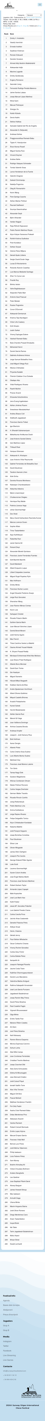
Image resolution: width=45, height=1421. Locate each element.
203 (6, 881)
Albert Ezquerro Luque (18, 568)
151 (6, 664)
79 (6, 363)
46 (6, 226)
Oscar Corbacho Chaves (19, 943)
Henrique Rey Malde (17, 501)
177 (6, 772)
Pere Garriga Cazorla (18, 196)
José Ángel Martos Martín (19, 877)
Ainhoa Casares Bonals (19, 726)
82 (6, 376)
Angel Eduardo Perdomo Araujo (22, 593)
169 (6, 739)
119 (6, 530)
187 (6, 814)
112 (6, 501)
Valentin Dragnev (16, 176)
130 (6, 576)
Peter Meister (15, 301)
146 (6, 643)
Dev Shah (13, 514)
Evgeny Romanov (16, 80)
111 (6, 497)
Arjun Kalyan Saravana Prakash (22, 234)
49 (6, 238)
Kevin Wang (14, 192)
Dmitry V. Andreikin (17, 38)
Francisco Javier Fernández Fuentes (23, 555)
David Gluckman (16, 468)
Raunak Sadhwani (17, 205)
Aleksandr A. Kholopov (18, 455)
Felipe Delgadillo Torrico (19, 818)
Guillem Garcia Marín (18, 622)
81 (6, 372)
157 (6, 689)
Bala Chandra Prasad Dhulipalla (22, 343)
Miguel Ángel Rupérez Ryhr (20, 576)
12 (6, 84)
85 (6, 388)
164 (6, 718)
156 (6, 685)
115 (6, 514)
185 (6, 806)
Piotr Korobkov (15, 242)
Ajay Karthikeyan (16, 534)
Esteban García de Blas (19, 685)
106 (6, 476)
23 (6, 130)
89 (6, 405)
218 (6, 943)
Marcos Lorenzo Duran (18, 522)
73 (6, 338)
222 (6, 960)
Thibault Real (15, 447)
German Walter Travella (19, 793)
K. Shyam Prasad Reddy (19, 651)
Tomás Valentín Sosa (18, 167)
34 (6, 176)
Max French (14, 639)
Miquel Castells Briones (19, 697)
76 (6, 351)
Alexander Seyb (16, 213)
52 (6, 251)
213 (6, 922)
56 (6, 267)
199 (6, 864)
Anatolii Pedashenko (18, 701)
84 (6, 384)
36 (6, 184)
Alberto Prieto (15, 747)
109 (6, 489)
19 (6, 113)
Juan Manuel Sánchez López (21, 626)
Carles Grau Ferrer (17, 952)
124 (6, 551)
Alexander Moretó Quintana (20, 551)
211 (6, 914)
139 (6, 614)
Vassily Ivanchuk (16, 42)
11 (6, 80)
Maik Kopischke (16, 893)
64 (6, 301)
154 (6, 676)
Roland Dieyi (15, 547)
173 (6, 756)
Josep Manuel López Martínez (21, 96)
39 (6, 196)
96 (6, 434)
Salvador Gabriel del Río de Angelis (23, 126)
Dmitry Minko (15, 585)
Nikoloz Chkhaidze (17, 368)
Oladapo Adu (15, 380)
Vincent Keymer (16, 155)
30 (6, 159)
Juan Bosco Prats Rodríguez (20, 660)
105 (6, 472)
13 (6, 88)
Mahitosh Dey (15, 760)
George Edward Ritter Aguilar (21, 860)
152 (6, 668)
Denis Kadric (15, 117)
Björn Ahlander (15, 217)
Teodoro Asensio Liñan (18, 472)
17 (6, 105)
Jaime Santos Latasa (18, 92)
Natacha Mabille (16, 827)
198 (6, 860)
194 (6, 843)
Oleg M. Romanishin (17, 188)
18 (6, 109)
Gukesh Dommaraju (17, 180)
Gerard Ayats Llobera (18, 255)
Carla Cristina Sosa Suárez (20, 751)
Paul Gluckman (15, 839)
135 (6, 597)
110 (6, 493)
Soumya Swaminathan (18, 209)
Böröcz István (15, 284)
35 (6, 180)
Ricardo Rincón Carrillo (19, 797)
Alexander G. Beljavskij (18, 130)
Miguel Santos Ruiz (17, 151)
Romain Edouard (16, 55)
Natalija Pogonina (16, 184)
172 (6, 751)
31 (6, 163)
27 (6, 146)
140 (6, 618)
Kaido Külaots (15, 113)
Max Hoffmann (15, 580)
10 (6, 76)
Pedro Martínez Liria (17, 806)
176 (6, 768)
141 (6, 622)
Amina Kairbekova (17, 810)
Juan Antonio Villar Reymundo (21, 459)
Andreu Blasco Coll (17, 413)
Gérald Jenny (15, 935)
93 (6, 422)
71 (6, 330)
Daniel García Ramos (18, 351)
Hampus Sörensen (17, 451)
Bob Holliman (15, 739)
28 (6, 151)
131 (6, 580)
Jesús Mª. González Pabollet (20, 906)
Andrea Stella (15, 159)
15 (6, 96)
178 (6, 776)
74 (6, 343)
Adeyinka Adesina (17, 489)
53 (6, 255)
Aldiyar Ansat (15, 927)
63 (6, 297)
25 (6, 138)
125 (6, 555)
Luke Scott (14, 864)
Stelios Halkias (15, 121)
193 (6, 839)
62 (6, 293)
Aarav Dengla (15, 743)
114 (6, 509)
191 (6, 831)
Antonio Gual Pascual (18, 297)
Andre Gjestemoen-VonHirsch (21, 689)
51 (6, 247)
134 (6, 593)
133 (6, 589)
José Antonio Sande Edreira (20, 438)
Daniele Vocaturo (16, 59)
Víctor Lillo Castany (17, 322)
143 (6, 630)
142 (6, 626)
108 (6, 484)
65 (6, 305)
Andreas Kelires (16, 134)
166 (6, 726)
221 (6, 956)
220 (6, 952)
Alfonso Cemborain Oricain (20, 781)
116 (6, 518)
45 (6, 222)
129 (6, 572)
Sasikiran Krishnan (17, 51)
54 (6, 259)
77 (6, 355)
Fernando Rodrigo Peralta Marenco (23, 88)
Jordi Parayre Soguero (18, 831)
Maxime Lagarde (16, 71)
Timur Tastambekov (17, 530)
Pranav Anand (15, 393)
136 (6, 601)
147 (6, 647)
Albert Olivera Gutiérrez (18, 693)
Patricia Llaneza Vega (18, 505)
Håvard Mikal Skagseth (18, 680)
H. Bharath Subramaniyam (20, 430)
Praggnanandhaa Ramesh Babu (22, 138)
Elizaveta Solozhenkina (19, 397)
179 (6, 781)
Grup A (19, 26)
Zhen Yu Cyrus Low (17, 276)
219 (6, 947)
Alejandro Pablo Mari (18, 293)
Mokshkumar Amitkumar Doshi (21, 434)
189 (6, 822)
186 (6, 810)
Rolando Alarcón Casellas (20, 267)
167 (6, 731)
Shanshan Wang (16, 601)
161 (6, 705)
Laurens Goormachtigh (18, 868)
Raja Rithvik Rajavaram (19, 226)
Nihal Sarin (14, 101)
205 (6, 889)
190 (6, 827)
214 (6, 927)
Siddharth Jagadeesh (18, 418)
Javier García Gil (16, 543)
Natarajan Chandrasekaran (20, 484)
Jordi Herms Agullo (17, 635)
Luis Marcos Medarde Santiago (21, 272)
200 (6, 868)
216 (6, 935)
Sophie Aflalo (15, 526)
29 (6, 155)
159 (6, 697)
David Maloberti (16, 564)
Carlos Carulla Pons (17, 914)
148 (6, 651)
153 (6, 672)
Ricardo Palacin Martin (18, 618)
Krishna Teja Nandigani (19, 318)
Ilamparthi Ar (14, 960)
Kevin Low (14, 610)
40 (6, 201)
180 (6, 785)
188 (6, 818)
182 (6, 793)
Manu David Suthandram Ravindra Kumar (25, 518)
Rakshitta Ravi (15, 539)
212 (6, 918)
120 (6, 534)
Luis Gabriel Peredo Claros (20, 910)
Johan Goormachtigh (18, 509)
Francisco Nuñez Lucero (19, 589)
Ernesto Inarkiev (16, 46)
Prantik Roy (14, 280)
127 (6, 564)
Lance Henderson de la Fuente (21, 171)
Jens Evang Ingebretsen (19, 401)
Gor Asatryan (15, 672)
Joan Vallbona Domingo (19, 722)
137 (6, 605)
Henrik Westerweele (17, 710)
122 (6, 543)
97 (6, 438)
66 (6, 309)
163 (6, 714)
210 (6, 910)
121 (6, 539)
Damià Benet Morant (17, 630)
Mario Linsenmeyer (17, 493)
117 (6, 522)
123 (6, 547)
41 (6, 205)
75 (6, 347)
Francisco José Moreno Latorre (21, 764)
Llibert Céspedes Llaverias (20, 572)
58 (6, 276)
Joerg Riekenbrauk (17, 801)
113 (6, 505)
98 (6, 443)
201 (6, 872)
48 (6, 234)
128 (6, 568)
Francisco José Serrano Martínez (22, 881)
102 (6, 459)
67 (6, 313)
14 (6, 92)
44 (6, 217)
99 (6, 447)
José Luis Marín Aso (17, 897)
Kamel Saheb (15, 705)
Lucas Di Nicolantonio (18, 263)
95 (6, 430)
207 (6, 897)
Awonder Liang (15, 84)
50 (6, 242)
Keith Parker (14, 902)
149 (6, 655)
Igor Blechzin (15, 426)
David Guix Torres (16, 668)
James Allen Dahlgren (18, 852)
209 (6, 906)
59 (6, 280)
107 (6, 480)
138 (6, 610)
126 (6, 560)
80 (6, 368)
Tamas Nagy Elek (16, 772)
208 (6, 902)
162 (6, 710)
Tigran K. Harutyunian (18, 142)
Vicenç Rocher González (19, 947)
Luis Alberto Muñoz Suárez (20, 756)
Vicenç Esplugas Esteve (19, 334)
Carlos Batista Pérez (17, 956)
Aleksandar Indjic (16, 67)
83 (6, 380)
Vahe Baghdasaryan (17, 288)
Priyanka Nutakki (16, 372)
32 (6, 167)
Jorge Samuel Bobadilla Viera (21, 359)
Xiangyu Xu (14, 109)
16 (6, 101)
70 (6, 326)
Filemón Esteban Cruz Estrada (21, 376)
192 (6, 835)
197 (6, 856)
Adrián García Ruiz (17, 714)
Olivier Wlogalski (16, 847)
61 (6, 288)
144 (6, 635)
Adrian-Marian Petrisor (18, 201)
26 (6, 142)
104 (6, 468)
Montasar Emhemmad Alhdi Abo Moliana (25, 655)
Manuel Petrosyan (17, 105)
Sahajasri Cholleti (16, 614)
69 (6, 322)
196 (6, 852)
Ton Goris (13, 768)
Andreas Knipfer (16, 731)
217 (6, 939)
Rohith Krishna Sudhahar (19, 238)
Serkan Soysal (15, 247)
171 (6, 747)
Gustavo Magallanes (17, 776)
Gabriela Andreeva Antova (20, 355)
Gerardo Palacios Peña (18, 922)
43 (6, 213)
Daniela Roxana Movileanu (20, 480)
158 (6, 693)
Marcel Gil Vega (16, 718)
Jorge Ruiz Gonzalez (18, 597)
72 (6, 334)
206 (6, 893)
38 (6, 192)
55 (6, 263)
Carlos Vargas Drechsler (19, 789)
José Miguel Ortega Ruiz (19, 363)
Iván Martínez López (17, 443)
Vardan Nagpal (15, 222)
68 (6, 318)
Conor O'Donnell (16, 309)
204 (6, 885)
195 (6, 847)
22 (6, 126)
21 (6, 121)
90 (6, 409)
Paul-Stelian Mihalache (18, 939)
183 (6, 797)
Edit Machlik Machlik (17, 560)
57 (6, 272)
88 (6, 401)
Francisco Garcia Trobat (19, 422)
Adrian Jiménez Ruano (18, 405)
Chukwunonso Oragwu (18, 497)
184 (6, 801)
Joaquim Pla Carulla (17, 856)
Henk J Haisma (15, 931)
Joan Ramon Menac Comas (20, 605)
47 (6, 230)
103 (6, 463)
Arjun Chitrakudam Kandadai (21, 822)
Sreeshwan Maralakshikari (20, 409)
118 (6, 526)
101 (6, 455)
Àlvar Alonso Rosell (17, 146)
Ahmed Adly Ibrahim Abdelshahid (22, 63)
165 (6, 722)
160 (6, 701)
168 (6, 735)
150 (6, 660)
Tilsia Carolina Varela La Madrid (22, 643)
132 (6, 585)
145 (6, 639)
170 (6, 743)
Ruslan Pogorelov (16, 305)
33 (6, 171)
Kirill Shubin (14, 326)
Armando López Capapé (19, 889)
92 (6, 418)
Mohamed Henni (16, 347)
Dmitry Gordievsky (17, 76)
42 (6, 209)
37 (6, 188)
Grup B (25, 26)
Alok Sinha (14, 476)
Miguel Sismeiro (16, 676)
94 (6, 426)
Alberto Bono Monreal (18, 664)
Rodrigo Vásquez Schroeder (20, 163)
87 (6, 397)
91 (6, 413)
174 (6, 760)
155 (6, 680)
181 (6, 789)
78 (6, 359)
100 (6, 451)
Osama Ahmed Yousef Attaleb (21, 647)
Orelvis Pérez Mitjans (18, 251)
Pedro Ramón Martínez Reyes (21, 230)
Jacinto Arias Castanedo (19, 918)
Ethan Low (14, 843)
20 (6, 117)
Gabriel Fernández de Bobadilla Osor (24, 463)
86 (6, 393)
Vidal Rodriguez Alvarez (19, 384)
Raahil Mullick (15, 388)
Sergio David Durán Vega (19, 259)
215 (6, 931)
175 (6, 764)
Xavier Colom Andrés (18, 872)
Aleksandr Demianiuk (18, 313)
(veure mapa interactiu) (34, 17)
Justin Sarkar (15, 330)
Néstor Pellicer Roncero (19, 785)
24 (6, 134)
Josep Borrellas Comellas (19, 835)
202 (6, 877)
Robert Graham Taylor (18, 885)
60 (6, 284)
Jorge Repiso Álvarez (18, 814)
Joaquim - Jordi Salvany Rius (21, 735)
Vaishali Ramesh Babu (18, 338)
